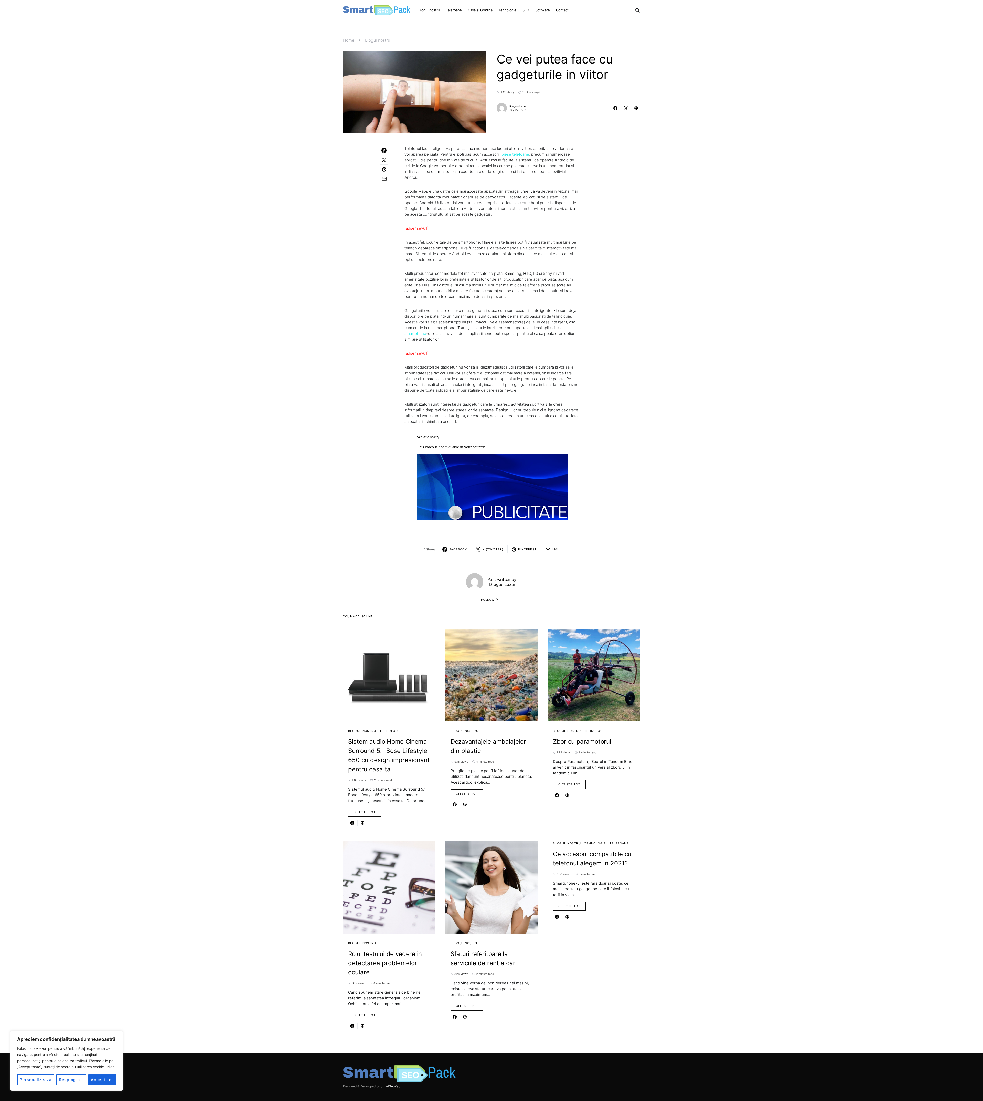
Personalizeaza (36, 1079)
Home (348, 40)
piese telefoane (515, 154)
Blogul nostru (377, 40)
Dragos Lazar (518, 106)
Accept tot (102, 1079)
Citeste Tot (365, 812)
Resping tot (71, 1079)
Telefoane (619, 843)
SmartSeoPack (391, 1086)
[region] (66, 1061)
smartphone (415, 333)
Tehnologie (390, 731)
